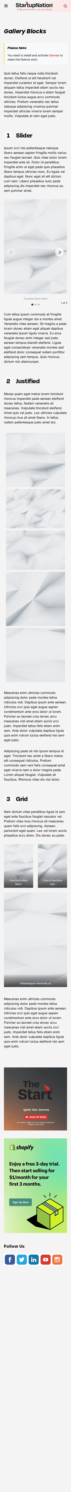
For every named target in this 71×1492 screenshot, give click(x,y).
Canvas (54, 55)
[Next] (59, 252)
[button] (6, 6)
